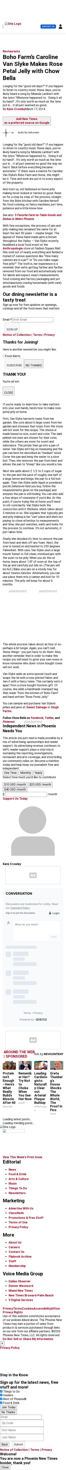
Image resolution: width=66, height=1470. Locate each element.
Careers (14, 1247)
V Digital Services (21, 1300)
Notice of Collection (17, 335)
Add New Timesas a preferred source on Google (26, 121)
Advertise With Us (21, 1208)
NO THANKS (33, 365)
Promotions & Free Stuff (26, 1218)
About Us (15, 1242)
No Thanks (8, 1412)
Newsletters (17, 1193)
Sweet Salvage (36, 707)
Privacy (49, 335)
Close (5, 1467)
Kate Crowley (16, 109)
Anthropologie (13, 248)
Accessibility (42, 1308)
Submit (18, 1444)
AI (52, 1308)
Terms (37, 335)
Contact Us (16, 1252)
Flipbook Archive (20, 1256)
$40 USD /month (15, 789)
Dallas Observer (20, 1281)
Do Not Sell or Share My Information (28, 1339)
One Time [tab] (10, 773)
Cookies (27, 1308)
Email (7, 319)
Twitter (49, 718)
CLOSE (8, 392)
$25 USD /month (40, 784)
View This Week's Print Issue (22, 1157)
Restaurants (11, 51)
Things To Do (18, 1188)
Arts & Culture (19, 1179)
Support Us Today (15, 798)
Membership (17, 1266)
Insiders (8, 1395)
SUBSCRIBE (14, 365)
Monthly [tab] (25, 773)
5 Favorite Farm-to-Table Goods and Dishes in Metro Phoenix (32, 217)
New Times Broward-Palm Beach (31, 1295)
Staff (12, 1261)
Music (13, 1183)
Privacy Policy (18, 1227)
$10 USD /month (15, 784)
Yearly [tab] (38, 773)
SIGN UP (12, 329)
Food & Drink (17, 1174)
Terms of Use (18, 1222)
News (12, 1169)
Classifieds (16, 1213)
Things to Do (11, 1391)
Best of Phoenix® (14, 1399)
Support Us (48, 26)
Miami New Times (21, 1290)
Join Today (8, 1407)
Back (4, 1444)
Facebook (37, 718)
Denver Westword (21, 1286)
